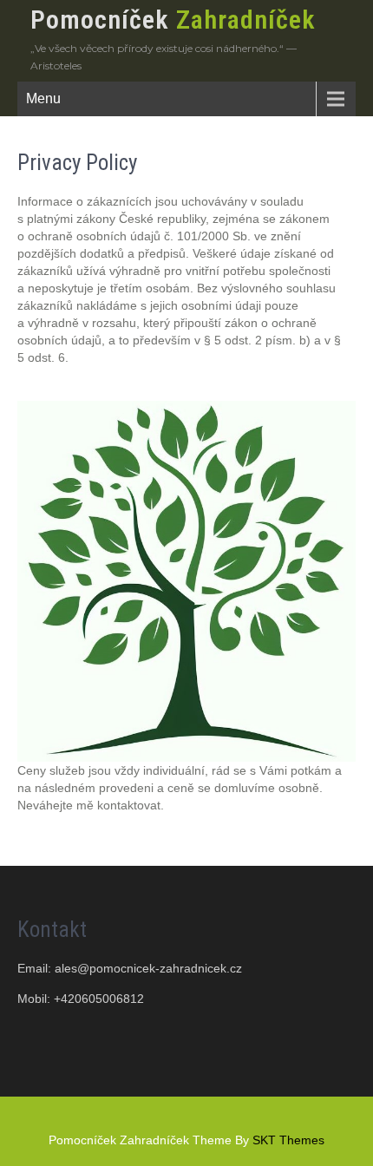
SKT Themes (288, 1140)
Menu (43, 98)
